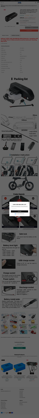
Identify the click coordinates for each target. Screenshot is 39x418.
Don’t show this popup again (20, 213)
